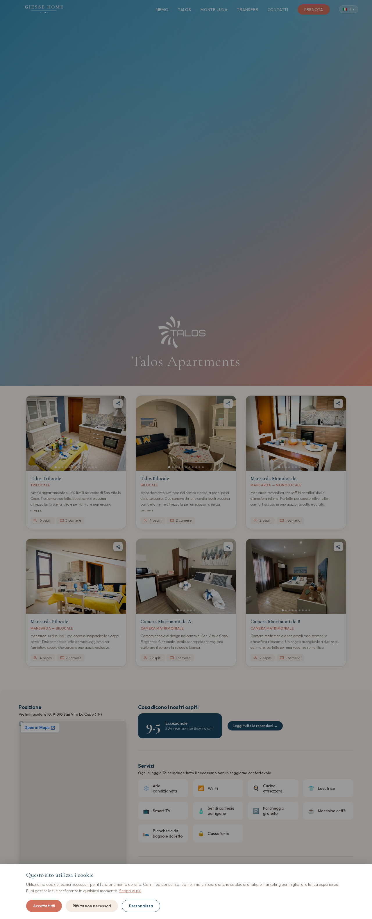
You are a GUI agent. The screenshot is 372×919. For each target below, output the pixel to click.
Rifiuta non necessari (92, 906)
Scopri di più (130, 890)
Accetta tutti (44, 906)
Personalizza (141, 906)
